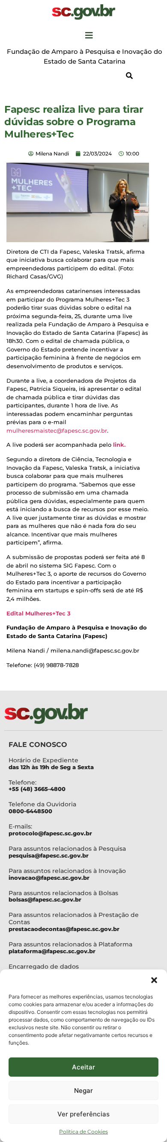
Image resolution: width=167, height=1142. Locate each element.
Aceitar (83, 1067)
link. (119, 444)
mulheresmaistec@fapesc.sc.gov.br (56, 430)
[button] (154, 980)
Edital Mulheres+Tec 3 (38, 613)
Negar (83, 1090)
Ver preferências (83, 1114)
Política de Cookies (83, 1131)
